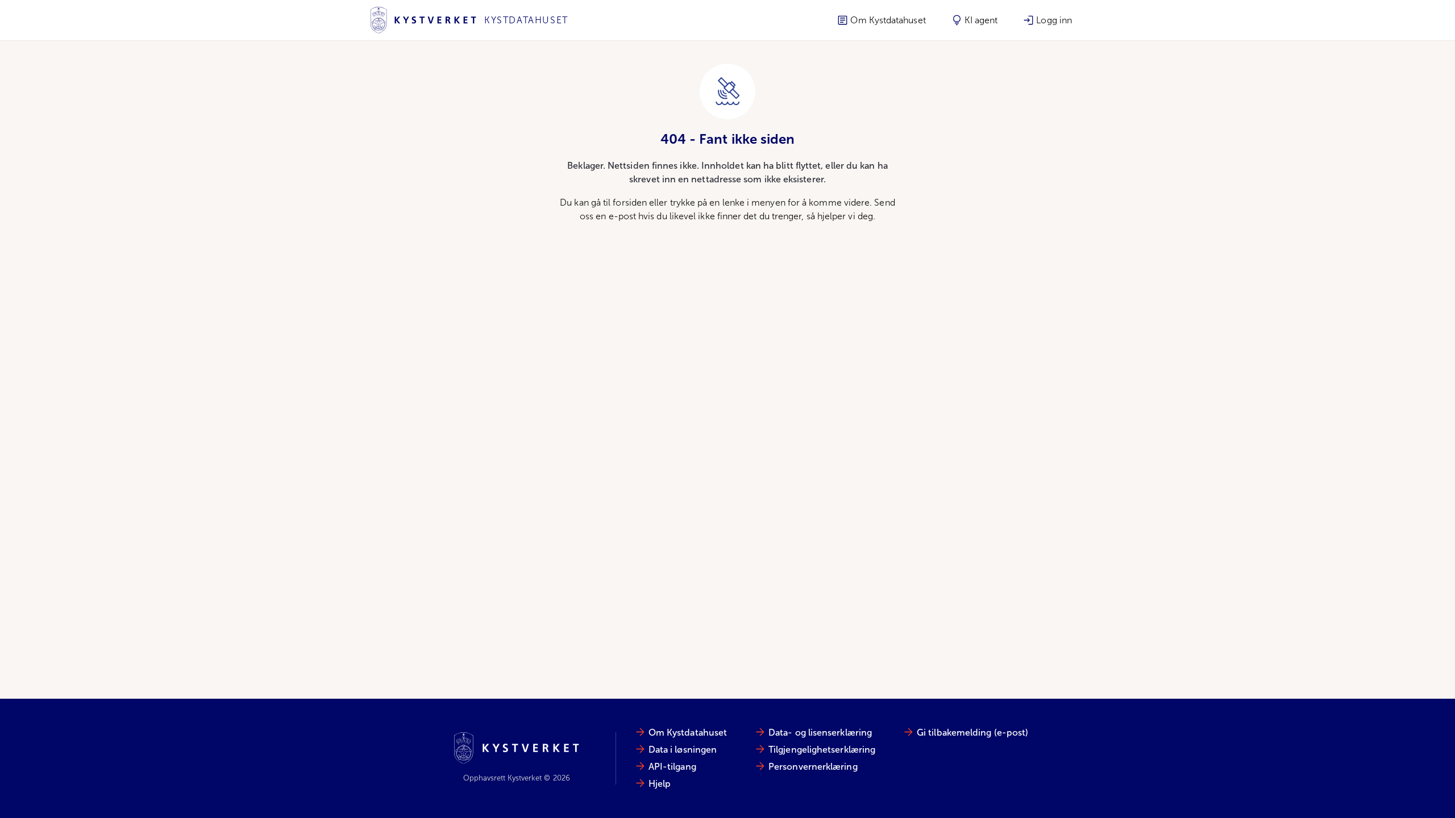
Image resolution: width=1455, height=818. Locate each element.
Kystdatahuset (526, 20)
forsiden (630, 202)
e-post (622, 216)
